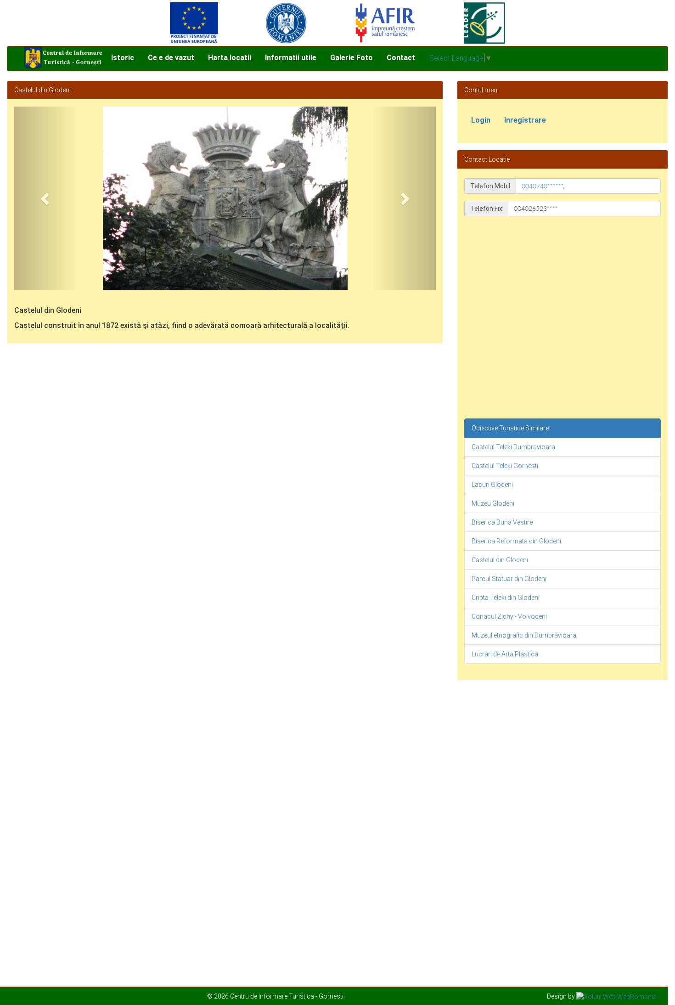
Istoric (122, 57)
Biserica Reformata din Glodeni (516, 541)
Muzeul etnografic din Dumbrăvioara (524, 635)
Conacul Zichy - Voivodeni (509, 616)
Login (480, 120)
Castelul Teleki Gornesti (505, 465)
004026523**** (536, 208)
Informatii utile (290, 57)
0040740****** (542, 186)
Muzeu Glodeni (493, 503)
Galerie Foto (351, 57)
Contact (401, 57)
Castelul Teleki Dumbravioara (513, 447)
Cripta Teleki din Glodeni (506, 597)
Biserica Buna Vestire (502, 522)
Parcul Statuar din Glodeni (509, 578)
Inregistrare (525, 120)
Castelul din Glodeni (500, 560)
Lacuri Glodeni (492, 484)
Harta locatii (229, 57)
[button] (46, 198)
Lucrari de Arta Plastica (505, 654)
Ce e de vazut (171, 57)
